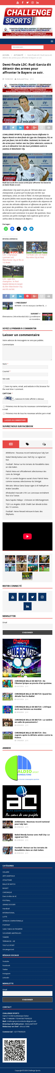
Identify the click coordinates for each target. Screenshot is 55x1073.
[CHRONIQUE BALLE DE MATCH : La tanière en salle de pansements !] (8, 722)
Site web (6, 379)
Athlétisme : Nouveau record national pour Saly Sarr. (27, 453)
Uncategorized (8, 949)
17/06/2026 (20, 740)
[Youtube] (17, 2)
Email (5, 622)
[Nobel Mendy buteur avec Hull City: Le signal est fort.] (21, 559)
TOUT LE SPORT (8, 945)
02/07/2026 (20, 699)
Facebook (6, 965)
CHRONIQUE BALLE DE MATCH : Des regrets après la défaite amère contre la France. (33, 735)
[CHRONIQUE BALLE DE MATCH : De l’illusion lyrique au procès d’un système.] (8, 684)
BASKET (5, 888)
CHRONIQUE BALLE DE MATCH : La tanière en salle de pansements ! (33, 721)
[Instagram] (32, 2)
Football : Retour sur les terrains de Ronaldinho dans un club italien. (31, 848)
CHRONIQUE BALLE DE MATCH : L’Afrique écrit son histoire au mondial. (33, 708)
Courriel (6, 371)
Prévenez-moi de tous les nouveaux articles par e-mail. (28, 413)
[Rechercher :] (27, 47)
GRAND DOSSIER (9, 904)
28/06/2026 (20, 712)
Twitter (5, 969)
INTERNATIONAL (9, 913)
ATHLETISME (7, 880)
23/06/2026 (20, 725)
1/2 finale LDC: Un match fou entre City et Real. (36, 256)
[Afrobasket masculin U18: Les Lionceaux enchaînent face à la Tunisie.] (33, 567)
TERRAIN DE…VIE (9, 941)
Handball (6, 908)
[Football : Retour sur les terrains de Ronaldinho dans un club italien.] (33, 559)
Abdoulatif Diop (22, 79)
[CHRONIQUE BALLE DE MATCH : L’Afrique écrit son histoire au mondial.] (8, 709)
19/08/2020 (9, 79)
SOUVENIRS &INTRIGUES (12, 933)
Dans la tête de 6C (10, 896)
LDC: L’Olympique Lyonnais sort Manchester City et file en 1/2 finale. (13, 259)
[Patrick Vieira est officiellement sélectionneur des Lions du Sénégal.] (44, 559)
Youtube (6, 961)
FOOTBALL (6, 900)
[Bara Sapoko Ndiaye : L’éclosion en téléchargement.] (44, 567)
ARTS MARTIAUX (9, 876)
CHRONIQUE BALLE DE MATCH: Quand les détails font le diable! (33, 695)
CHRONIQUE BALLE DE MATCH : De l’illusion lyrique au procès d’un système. (33, 682)
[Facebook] (22, 2)
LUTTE (5, 917)
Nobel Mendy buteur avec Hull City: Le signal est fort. (32, 835)
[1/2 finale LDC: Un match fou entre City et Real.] (36, 247)
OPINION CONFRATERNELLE (13, 921)
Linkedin (6, 977)
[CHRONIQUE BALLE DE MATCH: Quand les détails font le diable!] (8, 696)
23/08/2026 (20, 827)
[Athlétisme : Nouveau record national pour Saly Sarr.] (10, 559)
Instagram (6, 973)
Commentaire (8, 344)
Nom (5, 364)
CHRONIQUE (7, 892)
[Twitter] (27, 2)
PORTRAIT (6, 925)
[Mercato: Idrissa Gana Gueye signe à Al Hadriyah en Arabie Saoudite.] (21, 567)
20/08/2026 (20, 853)
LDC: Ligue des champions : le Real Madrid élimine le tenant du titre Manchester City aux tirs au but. (13, 284)
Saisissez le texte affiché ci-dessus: (29, 399)
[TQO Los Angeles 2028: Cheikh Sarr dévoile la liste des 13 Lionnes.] (27, 576)
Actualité (6, 872)
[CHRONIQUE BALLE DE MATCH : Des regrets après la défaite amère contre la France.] (8, 735)
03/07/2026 (20, 686)
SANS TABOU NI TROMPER (12, 929)
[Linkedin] (37, 2)
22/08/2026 (20, 840)
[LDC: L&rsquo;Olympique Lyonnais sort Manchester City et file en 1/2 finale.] (13, 247)
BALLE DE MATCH (9, 884)
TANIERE (6, 937)
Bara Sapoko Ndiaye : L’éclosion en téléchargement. (27, 500)
